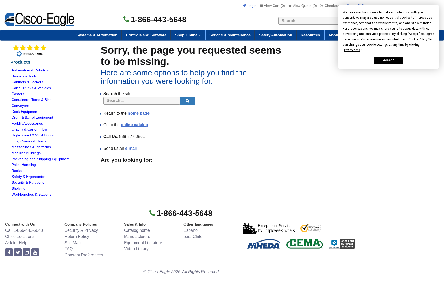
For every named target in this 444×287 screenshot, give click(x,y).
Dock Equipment (25, 111)
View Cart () (274, 6)
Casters (18, 94)
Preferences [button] (352, 50)
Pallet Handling (24, 165)
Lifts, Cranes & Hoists (29, 141)
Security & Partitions (28, 182)
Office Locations (19, 236)
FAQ (68, 249)
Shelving (18, 188)
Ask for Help (16, 242)
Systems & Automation (96, 35)
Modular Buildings (26, 153)
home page (139, 113)
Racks (17, 171)
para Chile (192, 236)
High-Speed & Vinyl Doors (33, 135)
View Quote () (304, 6)
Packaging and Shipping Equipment (40, 159)
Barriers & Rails (24, 76)
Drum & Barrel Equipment (32, 117)
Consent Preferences (83, 255)
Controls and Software (146, 35)
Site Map (72, 242)
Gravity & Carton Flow (29, 129)
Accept (388, 60)
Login (251, 6)
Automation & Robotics (30, 70)
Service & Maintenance (230, 35)
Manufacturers (137, 236)
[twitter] (18, 253)
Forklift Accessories (27, 123)
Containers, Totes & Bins (31, 100)
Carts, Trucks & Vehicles (31, 88)
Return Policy (76, 236)
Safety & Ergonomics (28, 176)
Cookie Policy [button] (418, 39)
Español (191, 230)
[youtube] (35, 253)
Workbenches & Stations (31, 194)
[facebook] (9, 253)
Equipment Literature (143, 242)
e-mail (131, 148)
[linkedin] (26, 253)
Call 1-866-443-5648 (24, 230)
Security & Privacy (81, 230)
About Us (336, 35)
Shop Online (186, 35)
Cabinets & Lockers (27, 82)
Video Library (136, 249)
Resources (310, 35)
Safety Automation (275, 35)
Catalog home (137, 230)
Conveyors (20, 106)
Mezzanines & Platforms (31, 147)
